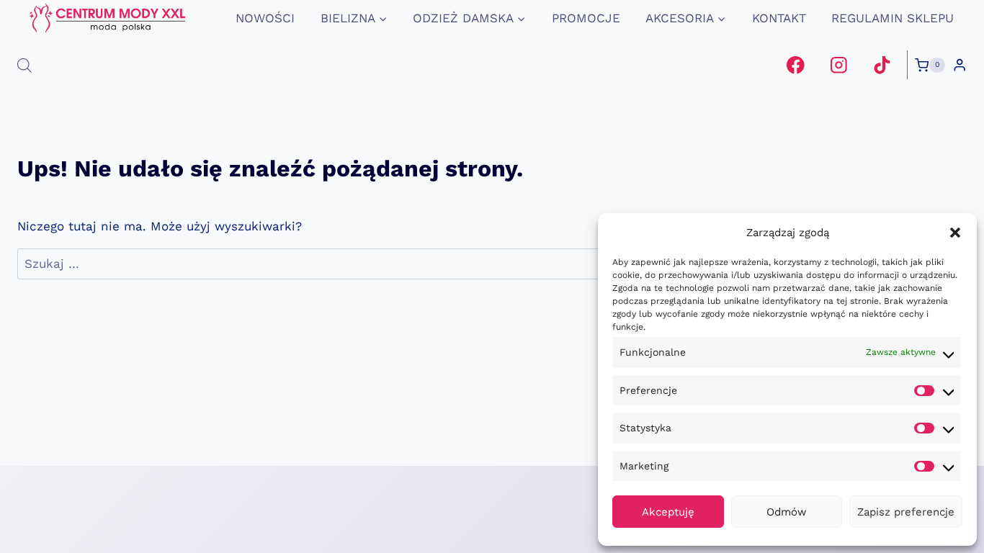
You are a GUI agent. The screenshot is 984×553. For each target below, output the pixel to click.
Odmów (786, 511)
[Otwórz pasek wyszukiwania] (24, 65)
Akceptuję (668, 511)
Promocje (586, 18)
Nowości (265, 18)
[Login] (959, 65)
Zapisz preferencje (905, 511)
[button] (955, 232)
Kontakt (779, 18)
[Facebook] (795, 65)
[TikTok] (881, 65)
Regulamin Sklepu (892, 18)
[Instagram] (838, 65)
